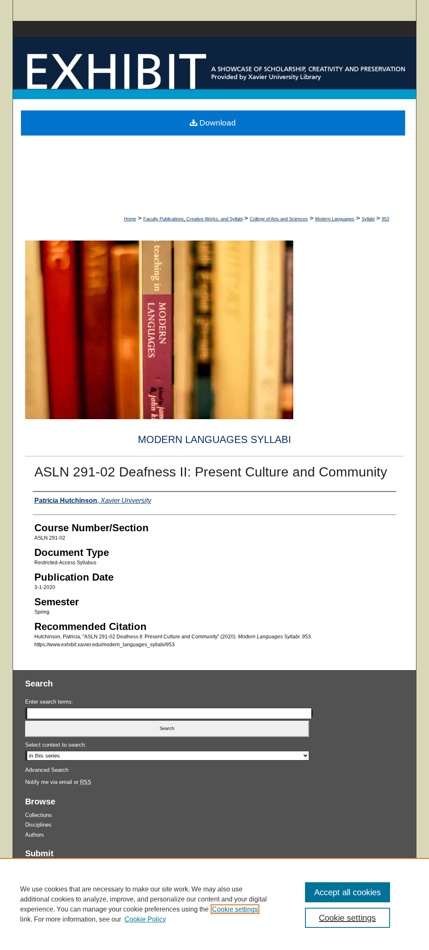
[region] (214, 904)
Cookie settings (235, 909)
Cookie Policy (145, 919)
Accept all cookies (347, 892)
